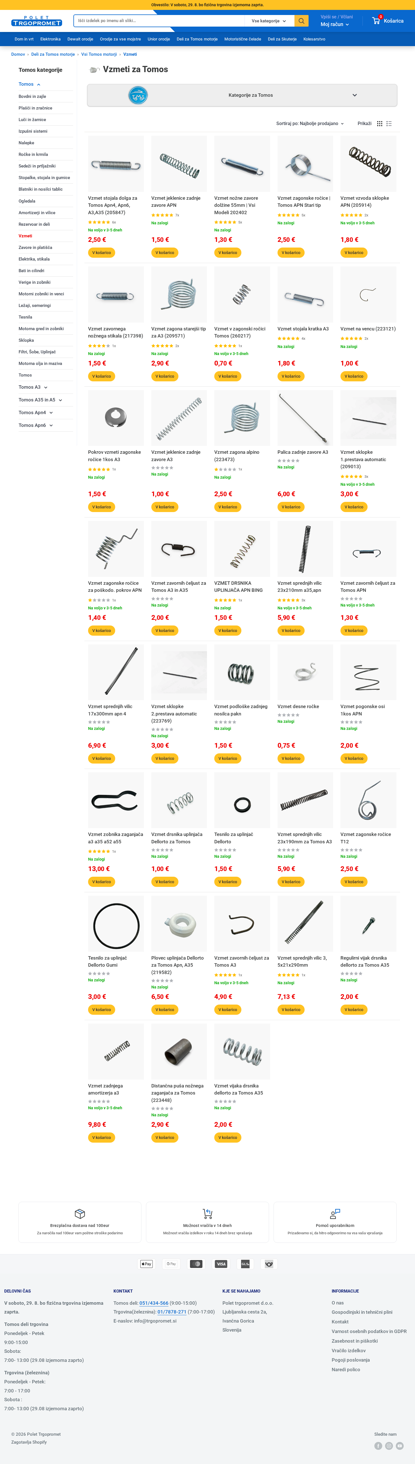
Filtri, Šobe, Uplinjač (37, 351)
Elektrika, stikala (34, 259)
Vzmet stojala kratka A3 (303, 329)
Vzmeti (25, 235)
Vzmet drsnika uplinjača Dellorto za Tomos (176, 837)
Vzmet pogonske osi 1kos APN (362, 710)
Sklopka (26, 340)
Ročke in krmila (33, 154)
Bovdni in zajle (32, 96)
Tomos (27, 84)
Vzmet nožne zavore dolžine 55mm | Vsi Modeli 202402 (236, 205)
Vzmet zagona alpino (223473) (236, 455)
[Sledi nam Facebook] (378, 1446)
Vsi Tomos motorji (99, 54)
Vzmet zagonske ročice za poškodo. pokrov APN (115, 586)
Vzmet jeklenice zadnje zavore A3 (175, 455)
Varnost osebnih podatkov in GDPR (369, 1331)
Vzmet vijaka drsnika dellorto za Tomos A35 (238, 1089)
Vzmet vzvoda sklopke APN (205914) (364, 201)
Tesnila (25, 317)
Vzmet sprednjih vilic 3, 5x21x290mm (302, 961)
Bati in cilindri (31, 270)
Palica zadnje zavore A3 (303, 452)
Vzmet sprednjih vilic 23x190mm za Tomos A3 (305, 837)
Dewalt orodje (80, 38)
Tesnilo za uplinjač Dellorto (233, 837)
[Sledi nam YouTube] (400, 1446)
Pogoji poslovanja (351, 1360)
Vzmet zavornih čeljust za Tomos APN (367, 586)
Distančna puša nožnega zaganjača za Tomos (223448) (177, 1093)
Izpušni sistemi (33, 131)
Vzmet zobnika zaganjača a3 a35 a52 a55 (115, 837)
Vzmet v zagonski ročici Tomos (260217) (239, 332)
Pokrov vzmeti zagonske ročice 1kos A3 (114, 455)
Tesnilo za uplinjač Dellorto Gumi (107, 961)
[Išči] (301, 21)
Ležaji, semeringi (35, 305)
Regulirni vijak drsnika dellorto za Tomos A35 (364, 961)
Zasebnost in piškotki (355, 1341)
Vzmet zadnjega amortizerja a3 (105, 1089)
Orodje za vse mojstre (120, 38)
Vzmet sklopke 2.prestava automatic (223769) (174, 714)
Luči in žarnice (32, 119)
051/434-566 (154, 1303)
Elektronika (50, 38)
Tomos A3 (30, 387)
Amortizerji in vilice (37, 212)
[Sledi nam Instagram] (389, 1446)
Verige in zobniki (35, 282)
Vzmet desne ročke (298, 706)
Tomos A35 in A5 (37, 400)
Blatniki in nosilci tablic (41, 189)
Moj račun (332, 24)
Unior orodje (159, 38)
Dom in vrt (24, 38)
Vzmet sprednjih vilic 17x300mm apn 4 (110, 710)
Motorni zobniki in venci (41, 293)
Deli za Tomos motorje (197, 38)
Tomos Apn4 (33, 412)
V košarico (101, 252)
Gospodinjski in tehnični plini (362, 1312)
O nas (338, 1303)
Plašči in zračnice (35, 108)
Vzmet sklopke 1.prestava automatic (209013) (363, 459)
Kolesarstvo (314, 38)
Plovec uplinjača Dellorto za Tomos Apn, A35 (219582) (177, 965)
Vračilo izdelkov (349, 1350)
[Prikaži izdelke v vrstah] (389, 123)
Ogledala (27, 201)
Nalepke (26, 142)
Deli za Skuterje (282, 38)
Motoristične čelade (242, 38)
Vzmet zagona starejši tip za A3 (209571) (178, 332)
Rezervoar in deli (34, 224)
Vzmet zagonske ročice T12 (365, 837)
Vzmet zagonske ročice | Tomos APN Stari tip (304, 201)
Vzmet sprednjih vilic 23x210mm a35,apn (300, 586)
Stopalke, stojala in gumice (44, 177)
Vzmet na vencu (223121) (368, 329)
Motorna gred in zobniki (41, 328)
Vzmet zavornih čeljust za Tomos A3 (241, 961)
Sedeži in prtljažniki (37, 166)
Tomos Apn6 (33, 425)
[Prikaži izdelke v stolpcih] (379, 123)
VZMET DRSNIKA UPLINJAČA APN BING (238, 586)
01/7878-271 (172, 1312)
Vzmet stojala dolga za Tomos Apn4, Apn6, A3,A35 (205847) (112, 205)
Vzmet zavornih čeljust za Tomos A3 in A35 (178, 586)
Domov (18, 54)
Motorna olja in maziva (40, 363)
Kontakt (340, 1322)
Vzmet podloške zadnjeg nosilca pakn (241, 710)
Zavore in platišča (35, 247)
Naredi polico (346, 1369)
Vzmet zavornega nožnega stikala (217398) (115, 332)
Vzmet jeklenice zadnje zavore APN (175, 201)
